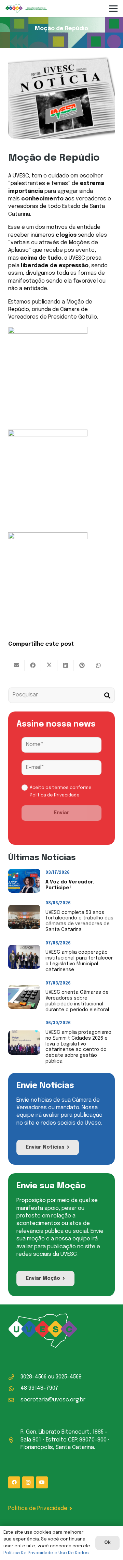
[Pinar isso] (82, 665)
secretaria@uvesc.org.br (52, 1400)
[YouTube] (42, 1482)
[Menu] (113, 8)
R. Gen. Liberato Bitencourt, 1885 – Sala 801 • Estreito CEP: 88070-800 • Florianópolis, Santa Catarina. (65, 1439)
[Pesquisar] (107, 695)
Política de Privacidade (55, 795)
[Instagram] (28, 1482)
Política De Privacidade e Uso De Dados (46, 1553)
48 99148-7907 (39, 1388)
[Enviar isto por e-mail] (16, 665)
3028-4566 (33, 1377)
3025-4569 (69, 1377)
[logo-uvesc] (26, 8)
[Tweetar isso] (49, 665)
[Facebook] (14, 1482)
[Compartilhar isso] (33, 665)
